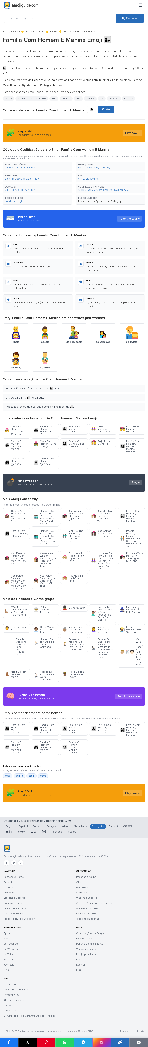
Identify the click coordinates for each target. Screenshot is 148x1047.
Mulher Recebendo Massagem (101, 629)
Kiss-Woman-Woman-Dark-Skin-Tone (102, 533)
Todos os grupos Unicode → (19, 918)
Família (54, 31)
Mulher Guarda (73, 607)
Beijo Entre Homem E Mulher (129, 429)
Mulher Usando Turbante (42, 610)
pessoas (114, 98)
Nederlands (80, 826)
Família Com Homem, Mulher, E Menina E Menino (130, 730)
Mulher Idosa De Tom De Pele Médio (72, 629)
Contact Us (10, 1010)
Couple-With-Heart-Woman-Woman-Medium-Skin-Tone (16, 516)
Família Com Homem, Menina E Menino (72, 728)
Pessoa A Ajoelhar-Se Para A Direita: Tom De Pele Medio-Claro (73, 644)
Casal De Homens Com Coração (45, 444)
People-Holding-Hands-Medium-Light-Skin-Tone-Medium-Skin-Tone (131, 538)
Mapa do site (125, 1031)
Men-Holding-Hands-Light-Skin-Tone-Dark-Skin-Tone (73, 536)
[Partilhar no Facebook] (9, 1042)
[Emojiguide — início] (7, 848)
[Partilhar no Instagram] (101, 1042)
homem (66, 98)
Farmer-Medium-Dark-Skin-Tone (131, 629)
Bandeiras (9, 882)
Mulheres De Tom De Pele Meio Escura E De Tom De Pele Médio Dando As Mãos (102, 561)
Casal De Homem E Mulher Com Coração (15, 430)
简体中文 (128, 826)
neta (7, 775)
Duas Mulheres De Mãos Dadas (101, 429)
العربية (33, 831)
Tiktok (7, 969)
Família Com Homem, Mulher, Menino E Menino (130, 446)
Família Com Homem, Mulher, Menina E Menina (15, 747)
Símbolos (9, 892)
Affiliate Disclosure (14, 1000)
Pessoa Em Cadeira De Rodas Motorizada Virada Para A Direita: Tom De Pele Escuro (102, 648)
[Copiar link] (120, 1042)
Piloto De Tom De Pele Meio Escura (73, 674)
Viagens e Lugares (14, 897)
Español (23, 826)
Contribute (10, 984)
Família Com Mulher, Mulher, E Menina (16, 533)
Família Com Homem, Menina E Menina (44, 462)
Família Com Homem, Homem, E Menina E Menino (130, 516)
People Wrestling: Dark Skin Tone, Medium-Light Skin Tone (16, 647)
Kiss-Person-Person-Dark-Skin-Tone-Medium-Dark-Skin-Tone (16, 558)
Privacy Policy (11, 994)
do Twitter (9, 954)
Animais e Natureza (15, 908)
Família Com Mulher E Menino (72, 429)
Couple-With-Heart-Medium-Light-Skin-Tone (73, 557)
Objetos (8, 887)
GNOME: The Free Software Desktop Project (29, 1015)
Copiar (106, 109)
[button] (37, 166)
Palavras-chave (84, 938)
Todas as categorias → (88, 918)
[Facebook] (6, 863)
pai (101, 98)
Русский (113, 826)
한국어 (22, 831)
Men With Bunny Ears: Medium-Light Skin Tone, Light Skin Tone (132, 652)
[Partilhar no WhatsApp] (64, 1042)
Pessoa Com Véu (15, 628)
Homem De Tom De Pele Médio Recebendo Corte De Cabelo (101, 613)
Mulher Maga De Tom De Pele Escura (130, 610)
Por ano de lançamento (89, 943)
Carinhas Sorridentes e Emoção (94, 903)
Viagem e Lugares (86, 897)
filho (54, 98)
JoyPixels (9, 964)
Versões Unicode (86, 949)
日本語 (9, 831)
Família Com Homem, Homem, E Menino (44, 430)
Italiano (65, 826)
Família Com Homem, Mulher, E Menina (15, 462)
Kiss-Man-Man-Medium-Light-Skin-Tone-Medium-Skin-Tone (102, 516)
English (10, 826)
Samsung (9, 959)
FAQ (78, 969)
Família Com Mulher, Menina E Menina (15, 445)
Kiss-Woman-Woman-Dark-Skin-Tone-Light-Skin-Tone (73, 516)
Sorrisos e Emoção (14, 903)
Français (51, 826)
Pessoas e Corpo (35, 31)
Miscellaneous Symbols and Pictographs (101, 201)
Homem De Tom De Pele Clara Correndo (44, 643)
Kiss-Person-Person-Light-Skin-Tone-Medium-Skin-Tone (44, 580)
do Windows (11, 949)
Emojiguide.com (11, 31)
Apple (7, 933)
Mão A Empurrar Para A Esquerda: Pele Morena (16, 611)
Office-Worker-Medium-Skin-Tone (45, 629)
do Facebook (11, 943)
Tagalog (71, 831)
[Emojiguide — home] (21, 5)
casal (31, 775)
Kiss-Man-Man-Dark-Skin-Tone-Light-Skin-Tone (131, 557)
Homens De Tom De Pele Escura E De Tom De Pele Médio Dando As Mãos (45, 537)
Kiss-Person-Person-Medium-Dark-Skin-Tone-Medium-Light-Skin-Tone (16, 582)
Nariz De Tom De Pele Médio (15, 674)
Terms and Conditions (16, 989)
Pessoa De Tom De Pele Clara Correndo (44, 675)
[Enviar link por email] (138, 1042)
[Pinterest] (21, 863)
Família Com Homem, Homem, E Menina (44, 728)
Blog (78, 959)
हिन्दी (44, 831)
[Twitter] (14, 863)
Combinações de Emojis (90, 933)
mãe (78, 98)
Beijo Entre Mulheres (100, 442)
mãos (43, 775)
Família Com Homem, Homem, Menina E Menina (72, 747)
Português (98, 826)
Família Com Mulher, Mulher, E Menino (74, 444)
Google (8, 938)
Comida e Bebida (14, 913)
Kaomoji (80, 964)
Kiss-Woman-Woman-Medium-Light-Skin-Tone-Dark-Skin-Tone (45, 559)
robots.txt (139, 1031)
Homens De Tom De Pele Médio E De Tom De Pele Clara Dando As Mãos (44, 517)
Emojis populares (86, 954)
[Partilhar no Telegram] (83, 1042)
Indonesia (56, 831)
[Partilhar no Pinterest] (46, 1042)
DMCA (7, 1005)
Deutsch (37, 826)
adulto (19, 775)
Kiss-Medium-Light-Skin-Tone (73, 578)
